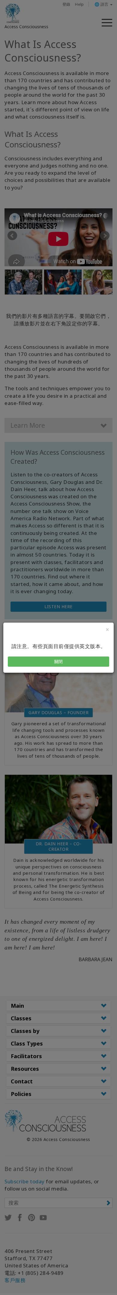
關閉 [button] (58, 661)
